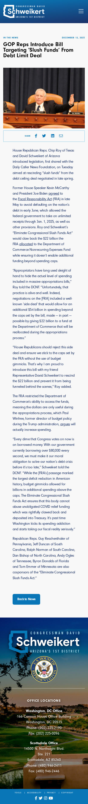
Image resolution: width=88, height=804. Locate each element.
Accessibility (34, 793)
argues (65, 424)
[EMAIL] (61, 136)
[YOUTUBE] (51, 798)
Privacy (51, 793)
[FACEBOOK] (36, 136)
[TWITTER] (44, 136)
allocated (26, 244)
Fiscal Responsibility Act (35, 199)
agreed (53, 193)
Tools (18, 793)
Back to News (26, 599)
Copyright (67, 793)
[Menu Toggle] (81, 11)
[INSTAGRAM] (45, 798)
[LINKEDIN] (52, 136)
